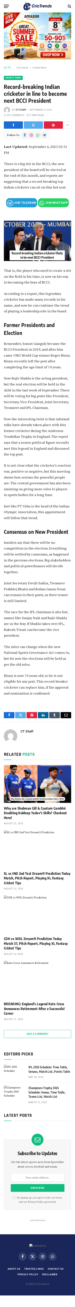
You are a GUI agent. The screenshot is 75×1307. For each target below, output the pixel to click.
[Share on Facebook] (13, 125)
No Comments (15, 115)
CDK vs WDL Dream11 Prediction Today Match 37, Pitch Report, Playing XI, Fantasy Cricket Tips (36, 943)
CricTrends (22, 67)
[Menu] (6, 6)
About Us (14, 1269)
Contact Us (56, 1269)
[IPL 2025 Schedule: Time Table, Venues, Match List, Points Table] (14, 1072)
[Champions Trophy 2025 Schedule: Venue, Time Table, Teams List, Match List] (14, 1092)
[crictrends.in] (37, 6)
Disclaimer (50, 1274)
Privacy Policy (35, 1202)
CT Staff (21, 109)
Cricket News (39, 67)
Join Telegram (24, 202)
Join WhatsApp (56, 202)
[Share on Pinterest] (53, 125)
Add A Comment (37, 1033)
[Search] (69, 6)
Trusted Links (34, 1269)
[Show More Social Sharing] (67, 125)
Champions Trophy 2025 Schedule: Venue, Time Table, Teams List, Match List (46, 1092)
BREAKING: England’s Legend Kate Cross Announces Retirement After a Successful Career (34, 1008)
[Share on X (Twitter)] (33, 125)
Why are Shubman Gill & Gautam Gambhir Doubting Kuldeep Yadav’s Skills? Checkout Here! (35, 813)
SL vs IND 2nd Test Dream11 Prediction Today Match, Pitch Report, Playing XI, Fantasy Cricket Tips (37, 878)
